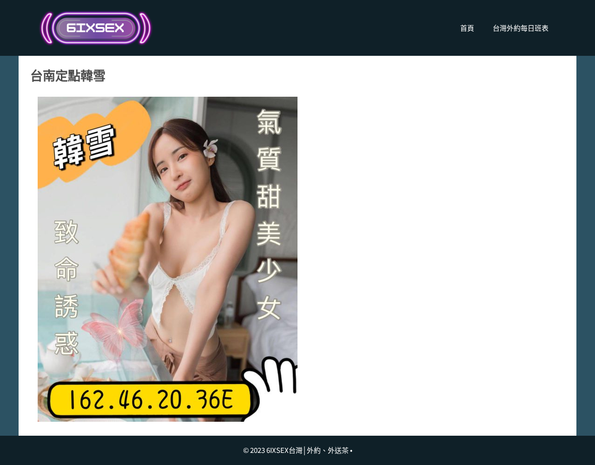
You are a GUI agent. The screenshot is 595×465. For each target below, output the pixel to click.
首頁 (467, 28)
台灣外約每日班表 (521, 28)
